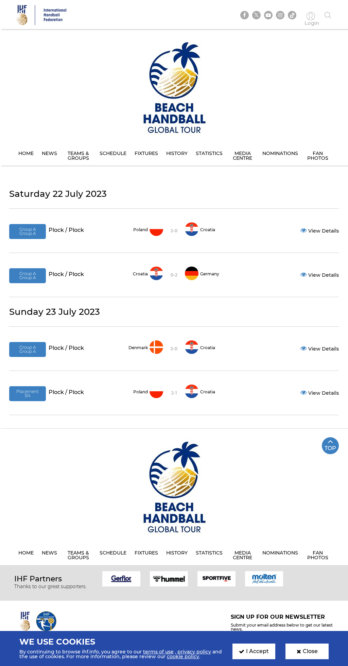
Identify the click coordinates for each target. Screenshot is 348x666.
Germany (209, 273)
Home (26, 153)
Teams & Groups (78, 155)
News (49, 153)
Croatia (207, 229)
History (177, 153)
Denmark (138, 347)
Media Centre (242, 155)
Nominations (280, 153)
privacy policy (194, 652)
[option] (121, 578)
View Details (323, 231)
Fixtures (146, 153)
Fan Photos (317, 155)
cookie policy (183, 656)
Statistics (209, 153)
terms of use (158, 652)
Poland (140, 229)
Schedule (113, 153)
